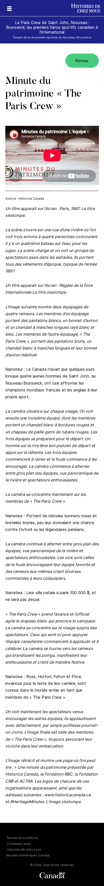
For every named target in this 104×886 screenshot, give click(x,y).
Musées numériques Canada (28, 855)
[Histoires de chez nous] (87, 8)
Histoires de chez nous (24, 849)
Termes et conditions (22, 838)
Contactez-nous (19, 844)
